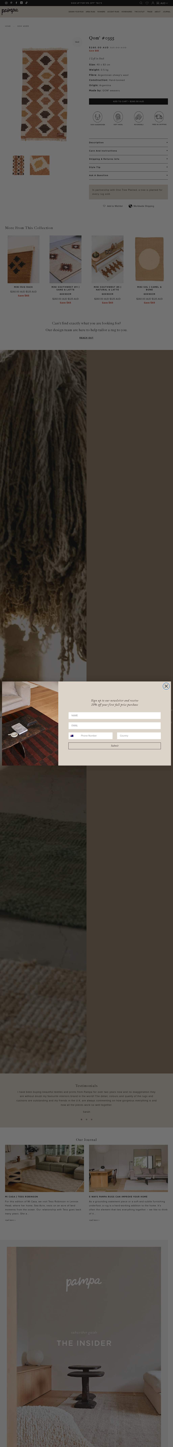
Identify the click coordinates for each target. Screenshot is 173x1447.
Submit (114, 746)
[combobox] (74, 736)
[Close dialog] (166, 686)
